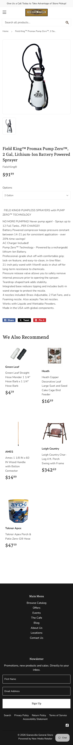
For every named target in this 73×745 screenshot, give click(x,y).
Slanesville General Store (39, 735)
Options (7, 188)
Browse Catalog (36, 603)
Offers (36, 608)
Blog (36, 623)
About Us (36, 628)
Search (7, 715)
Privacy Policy (21, 715)
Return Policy (39, 715)
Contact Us (36, 638)
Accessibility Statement (35, 719)
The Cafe (36, 618)
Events (36, 613)
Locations (36, 633)
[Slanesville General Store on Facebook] (67, 726)
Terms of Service (58, 715)
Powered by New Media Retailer (35, 738)
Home (5, 31)
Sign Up (36, 703)
